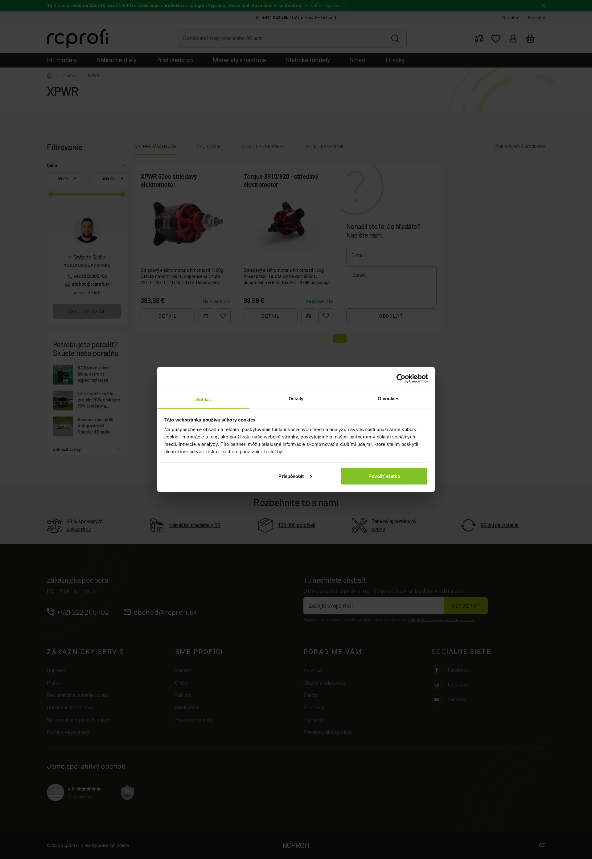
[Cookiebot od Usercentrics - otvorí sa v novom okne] (401, 378)
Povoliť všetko (384, 475)
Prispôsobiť (291, 475)
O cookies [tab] (389, 398)
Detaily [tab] (296, 398)
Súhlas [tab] (203, 399)
